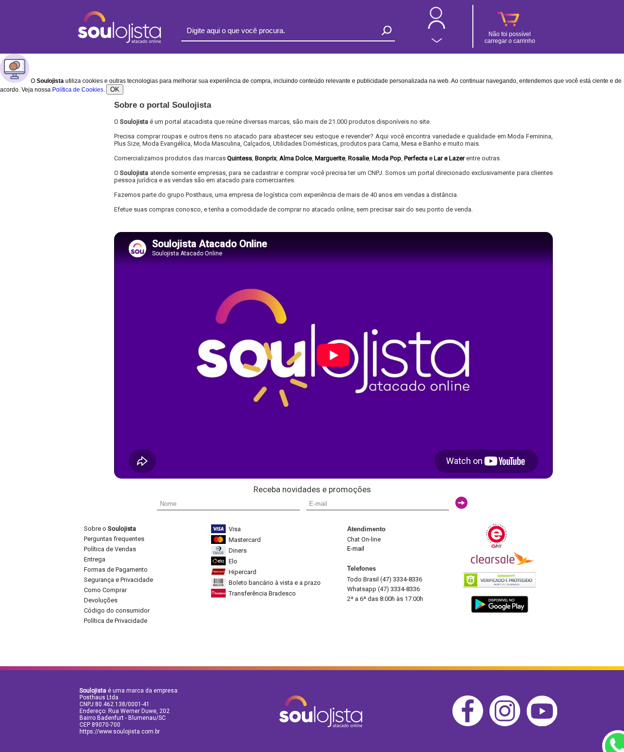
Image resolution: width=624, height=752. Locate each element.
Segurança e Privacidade (118, 579)
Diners (238, 550)
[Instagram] (507, 724)
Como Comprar (105, 590)
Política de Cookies (77, 89)
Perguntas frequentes (114, 538)
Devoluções (100, 600)
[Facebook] (470, 724)
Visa (235, 529)
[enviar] (461, 503)
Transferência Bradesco (262, 593)
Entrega (94, 559)
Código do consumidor (117, 610)
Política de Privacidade (115, 620)
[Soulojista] (119, 41)
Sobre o (110, 528)
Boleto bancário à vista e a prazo (275, 582)
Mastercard (245, 539)
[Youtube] (544, 724)
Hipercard (242, 572)
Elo (233, 561)
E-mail (355, 548)
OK (114, 89)
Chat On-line (364, 539)
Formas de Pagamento (116, 569)
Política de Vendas (110, 549)
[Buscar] (386, 30)
